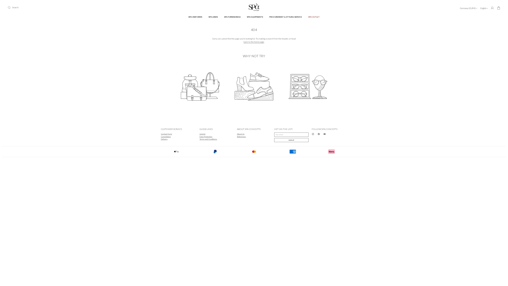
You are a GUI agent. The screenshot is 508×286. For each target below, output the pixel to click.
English (483, 8)
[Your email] (291, 135)
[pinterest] (319, 134)
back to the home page (254, 42)
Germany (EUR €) (468, 8)
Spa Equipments (255, 17)
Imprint (202, 134)
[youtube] (325, 134)
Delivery (164, 139)
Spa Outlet (314, 17)
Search (15, 7)
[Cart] (497, 8)
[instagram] (313, 134)
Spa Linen (213, 17)
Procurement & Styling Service (285, 17)
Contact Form (166, 134)
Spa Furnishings (232, 17)
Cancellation (166, 136)
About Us (240, 134)
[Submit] (11, 7)
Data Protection (205, 136)
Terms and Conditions (208, 139)
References (241, 136)
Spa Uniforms (195, 17)
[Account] (492, 8)
